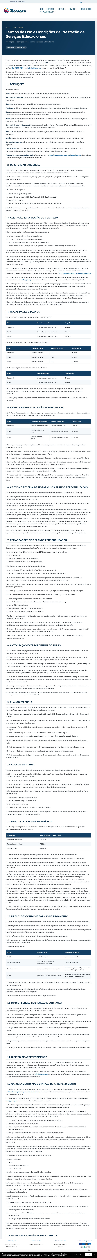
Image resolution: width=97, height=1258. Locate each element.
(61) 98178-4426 (21, 1)
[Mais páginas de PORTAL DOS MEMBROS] (55, 11)
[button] (81, 2)
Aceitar (89, 1255)
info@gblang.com (13, 1)
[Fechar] (95, 1254)
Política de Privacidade (58, 1256)
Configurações (78, 1255)
